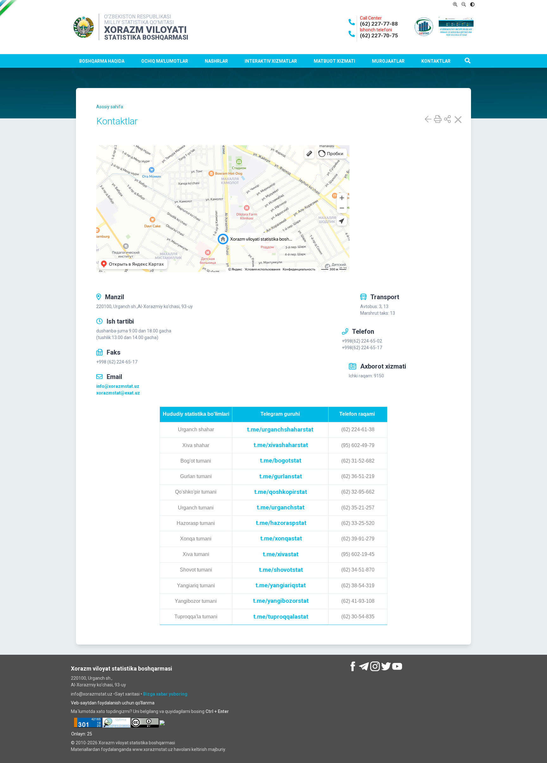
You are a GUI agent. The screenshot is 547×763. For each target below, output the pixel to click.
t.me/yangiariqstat (280, 585)
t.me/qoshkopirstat (280, 492)
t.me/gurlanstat (280, 476)
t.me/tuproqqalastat (280, 616)
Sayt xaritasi (128, 694)
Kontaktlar (435, 61)
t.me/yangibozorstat (281, 600)
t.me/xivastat (281, 554)
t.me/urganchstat (281, 507)
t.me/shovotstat (281, 569)
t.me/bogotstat (280, 460)
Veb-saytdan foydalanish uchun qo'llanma (112, 702)
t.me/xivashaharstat (281, 445)
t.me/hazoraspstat (281, 523)
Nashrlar (216, 61)
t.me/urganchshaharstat (280, 429)
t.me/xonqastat (281, 538)
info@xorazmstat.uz (117, 386)
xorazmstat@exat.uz (118, 392)
